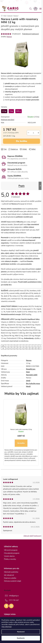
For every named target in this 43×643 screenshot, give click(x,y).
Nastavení (20, 632)
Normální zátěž (31, 375)
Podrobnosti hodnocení (30, 34)
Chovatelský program (11, 553)
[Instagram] (11, 606)
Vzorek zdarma (9, 556)
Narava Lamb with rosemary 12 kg (21, 429)
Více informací (7, 627)
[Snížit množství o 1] (28, 132)
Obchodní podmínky (11, 572)
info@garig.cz (14, 596)
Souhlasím (21, 638)
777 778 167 (14, 600)
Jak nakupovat (9, 575)
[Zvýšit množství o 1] (38, 132)
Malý (28, 372)
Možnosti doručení (7, 120)
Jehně (28, 381)
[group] (21, 432)
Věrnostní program (11, 550)
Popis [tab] (21, 185)
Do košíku (21, 141)
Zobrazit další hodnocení (32, 536)
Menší (28, 386)
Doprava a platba (10, 578)
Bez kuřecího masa (33, 383)
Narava (9, 37)
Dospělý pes (30, 369)
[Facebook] (6, 606)
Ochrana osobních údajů (12, 581)
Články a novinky (10, 559)
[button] (21, 448)
